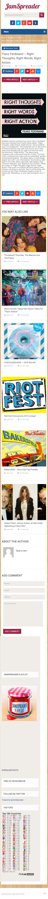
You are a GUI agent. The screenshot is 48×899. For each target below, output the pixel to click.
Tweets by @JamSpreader (13, 800)
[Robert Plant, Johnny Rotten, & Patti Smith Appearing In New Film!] (24, 502)
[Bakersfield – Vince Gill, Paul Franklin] (24, 448)
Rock (19, 37)
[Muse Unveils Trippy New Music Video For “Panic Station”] (24, 288)
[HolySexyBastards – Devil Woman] (24, 341)
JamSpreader (6, 894)
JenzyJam (9, 473)
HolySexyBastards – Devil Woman (20, 362)
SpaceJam (7, 66)
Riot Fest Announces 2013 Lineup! (20, 416)
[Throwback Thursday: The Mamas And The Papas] (24, 234)
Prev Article (12, 79)
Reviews (11, 37)
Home (3, 37)
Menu (6, 32)
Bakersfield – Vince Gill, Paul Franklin (21, 469)
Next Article (29, 79)
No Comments (38, 66)
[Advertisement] (25, 88)
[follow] (19, 720)
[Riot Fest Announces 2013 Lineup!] (24, 395)
